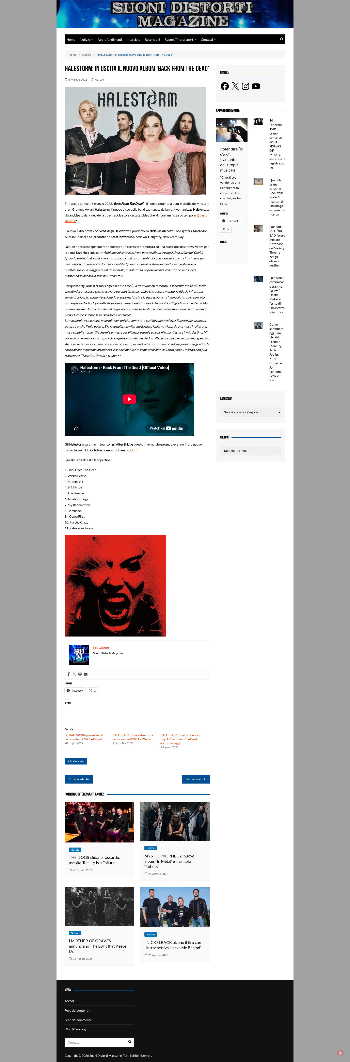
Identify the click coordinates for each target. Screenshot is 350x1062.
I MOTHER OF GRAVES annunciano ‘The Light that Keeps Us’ (98, 946)
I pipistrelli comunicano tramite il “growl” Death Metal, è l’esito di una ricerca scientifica (277, 295)
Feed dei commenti (78, 1020)
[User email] (86, 674)
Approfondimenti (110, 39)
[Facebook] (68, 674)
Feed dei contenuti (77, 1010)
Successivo (193, 779)
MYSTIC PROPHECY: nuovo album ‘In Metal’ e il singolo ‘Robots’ (169, 861)
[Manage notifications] (340, 1053)
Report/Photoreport (179, 39)
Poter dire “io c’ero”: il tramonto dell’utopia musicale (231, 159)
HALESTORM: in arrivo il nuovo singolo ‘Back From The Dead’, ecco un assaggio (180, 739)
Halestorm (77, 761)
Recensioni (152, 39)
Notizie (85, 39)
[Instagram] (80, 674)
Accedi (69, 1001)
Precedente (81, 779)
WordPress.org (75, 1029)
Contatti (207, 39)
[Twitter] (74, 674)
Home (71, 39)
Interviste (133, 39)
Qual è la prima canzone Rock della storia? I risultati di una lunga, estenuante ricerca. (277, 197)
